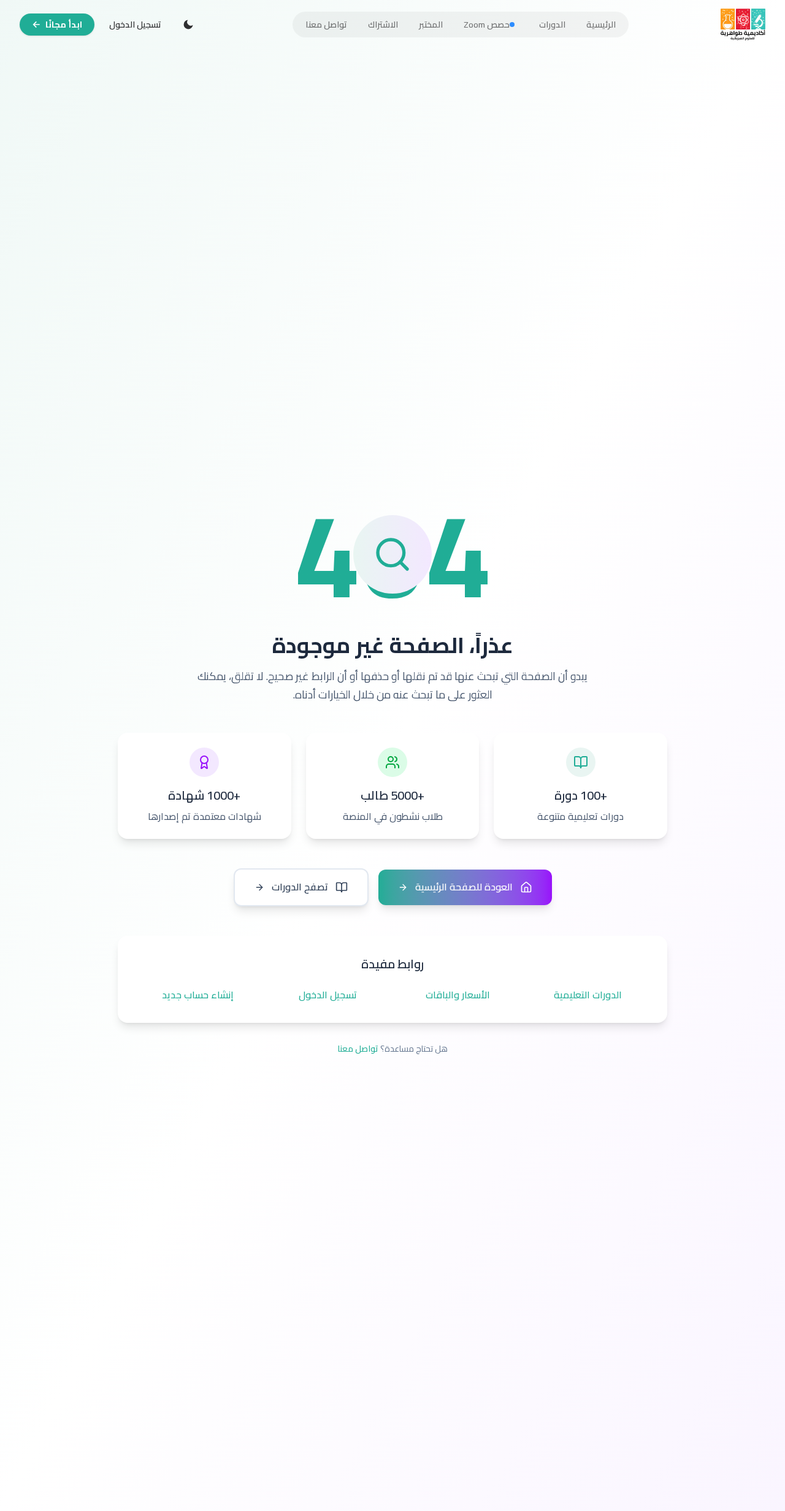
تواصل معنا (357, 1049)
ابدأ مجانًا (63, 25)
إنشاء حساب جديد (198, 995)
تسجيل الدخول (135, 25)
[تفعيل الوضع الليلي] (188, 24)
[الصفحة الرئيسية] (743, 24)
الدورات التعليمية (588, 995)
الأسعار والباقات (458, 995)
